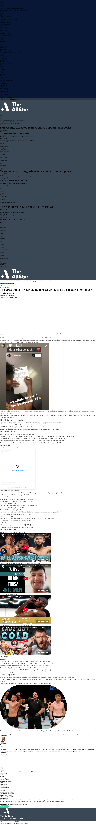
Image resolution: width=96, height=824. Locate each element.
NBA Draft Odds (4, 93)
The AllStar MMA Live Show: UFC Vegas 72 (26, 207)
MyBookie (2, 74)
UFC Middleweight (4, 782)
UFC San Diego (3, 735)
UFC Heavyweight (4, 779)
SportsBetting (3, 69)
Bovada (2, 65)
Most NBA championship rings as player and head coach (14, 10)
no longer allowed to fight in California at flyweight (21, 443)
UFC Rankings (3, 49)
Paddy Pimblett (53, 734)
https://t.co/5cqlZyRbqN (54, 493)
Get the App (4, 806)
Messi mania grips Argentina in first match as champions (35, 171)
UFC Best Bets (3, 77)
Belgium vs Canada (4, 29)
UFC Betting (3, 75)
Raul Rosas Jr (61, 734)
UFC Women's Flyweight (6, 795)
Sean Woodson (68, 734)
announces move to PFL (15, 434)
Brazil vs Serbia (3, 27)
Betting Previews (4, 47)
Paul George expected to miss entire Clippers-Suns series (36, 127)
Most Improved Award (5, 90)
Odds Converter (4, 60)
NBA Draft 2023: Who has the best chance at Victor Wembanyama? (16, 7)
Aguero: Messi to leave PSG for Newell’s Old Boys (14, 180)
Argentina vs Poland (5, 22)
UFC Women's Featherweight (7, 792)
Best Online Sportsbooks (6, 63)
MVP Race (2, 86)
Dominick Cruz (16, 734)
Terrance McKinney (84, 734)
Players (2, 5)
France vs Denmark (5, 30)
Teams (1, 4)
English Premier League (6, 15)
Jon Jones (22, 734)
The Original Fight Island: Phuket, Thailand (10, 52)
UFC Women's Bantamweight (7, 793)
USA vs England (4, 21)
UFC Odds (2, 43)
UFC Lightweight (4, 786)
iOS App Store (23, 804)
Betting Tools (3, 57)
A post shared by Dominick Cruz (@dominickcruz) (18, 487)
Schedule (2, 776)
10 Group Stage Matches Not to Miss (9, 19)
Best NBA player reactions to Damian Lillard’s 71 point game (17, 140)
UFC (1, 40)
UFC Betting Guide (4, 46)
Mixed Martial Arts (8, 281)
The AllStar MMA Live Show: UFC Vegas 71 (12, 216)
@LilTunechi (12, 499)
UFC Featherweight (4, 787)
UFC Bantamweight (4, 789)
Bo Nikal (2, 734)
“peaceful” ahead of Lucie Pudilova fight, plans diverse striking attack (35, 427)
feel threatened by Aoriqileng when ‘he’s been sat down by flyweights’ (39, 429)
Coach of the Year (4, 91)
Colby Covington (8, 734)
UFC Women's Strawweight (6, 797)
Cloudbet (2, 71)
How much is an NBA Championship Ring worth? (12, 8)
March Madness (4, 94)
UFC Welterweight (4, 784)
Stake (1, 72)
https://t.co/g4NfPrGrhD (29, 505)
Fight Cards (3, 44)
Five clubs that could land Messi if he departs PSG (14, 183)
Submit (17, 821)
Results (2, 775)
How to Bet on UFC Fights (6, 80)
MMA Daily (47, 734)
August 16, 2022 (24, 495)
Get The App (3, 266)
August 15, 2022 (19, 508)
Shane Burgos (75, 734)
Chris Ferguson (5, 287)
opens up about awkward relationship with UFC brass (25, 441)
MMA (1, 36)
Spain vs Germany (4, 25)
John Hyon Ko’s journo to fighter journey (28, 423)
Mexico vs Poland (4, 32)
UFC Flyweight (3, 790)
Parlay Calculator (4, 61)
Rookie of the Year (4, 88)
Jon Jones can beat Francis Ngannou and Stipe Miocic (19, 436)
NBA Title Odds (3, 85)
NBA (1, 0)
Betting (2, 54)
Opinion (2, 96)
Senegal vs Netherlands (6, 35)
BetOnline (2, 68)
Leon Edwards (28, 734)
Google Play (12, 804)
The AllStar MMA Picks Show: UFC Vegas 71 (12, 219)
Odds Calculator (4, 58)
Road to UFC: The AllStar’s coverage (9, 50)
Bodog (1, 66)
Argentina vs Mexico (5, 33)
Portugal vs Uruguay (5, 24)
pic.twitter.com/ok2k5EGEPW (45, 518)
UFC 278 (93, 734)
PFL (11, 283)
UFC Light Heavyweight (5, 781)
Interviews (2, 41)
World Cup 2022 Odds (5, 18)
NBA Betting (3, 83)
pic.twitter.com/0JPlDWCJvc (23, 525)
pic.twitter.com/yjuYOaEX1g (25, 499)
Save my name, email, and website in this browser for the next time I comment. (20, 772)
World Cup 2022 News (5, 16)
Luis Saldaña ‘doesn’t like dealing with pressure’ (32, 425)
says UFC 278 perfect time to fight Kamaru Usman (22, 438)
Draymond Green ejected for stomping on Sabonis (14, 133)
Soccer (1, 11)
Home (1, 2)
